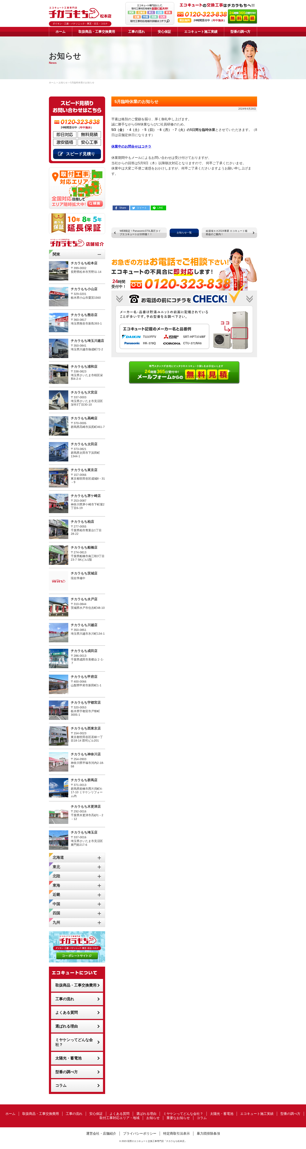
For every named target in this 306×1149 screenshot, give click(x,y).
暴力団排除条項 (208, 1133)
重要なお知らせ (178, 1118)
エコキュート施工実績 (201, 31)
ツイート (142, 207)
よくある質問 (66, 1012)
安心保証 (164, 31)
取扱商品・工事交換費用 (96, 31)
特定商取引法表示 (176, 1133)
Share (122, 207)
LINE (160, 207)
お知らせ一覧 (184, 232)
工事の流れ (136, 31)
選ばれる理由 (66, 1026)
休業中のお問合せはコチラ (131, 146)
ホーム (61, 31)
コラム (61, 1085)
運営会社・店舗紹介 (101, 1133)
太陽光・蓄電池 (68, 1058)
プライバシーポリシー (139, 1133)
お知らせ (153, 1118)
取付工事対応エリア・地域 (119, 1118)
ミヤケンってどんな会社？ (74, 1042)
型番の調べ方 (240, 31)
